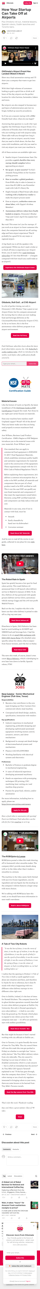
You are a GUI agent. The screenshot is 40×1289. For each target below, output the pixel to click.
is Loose (21, 856)
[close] (34, 1225)
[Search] (36, 1176)
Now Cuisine (8, 694)
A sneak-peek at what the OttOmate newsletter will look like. (15, 1212)
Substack (9, 1284)
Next (33, 1134)
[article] (20, 1190)
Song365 (13, 1215)
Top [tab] (4, 1176)
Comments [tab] (7, 1149)
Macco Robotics (13, 658)
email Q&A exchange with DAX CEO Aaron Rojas (18, 636)
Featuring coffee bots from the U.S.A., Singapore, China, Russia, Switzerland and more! (13, 1191)
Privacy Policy (27, 1275)
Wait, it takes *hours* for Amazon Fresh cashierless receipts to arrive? (14, 1205)
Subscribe (27, 3)
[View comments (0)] (11, 38)
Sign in (35, 3)
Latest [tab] (10, 1176)
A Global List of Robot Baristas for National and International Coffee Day (13, 1184)
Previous (8, 1134)
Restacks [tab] (16, 1149)
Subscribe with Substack (21, 1266)
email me (18, 822)
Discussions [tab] (18, 1176)
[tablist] (11, 1149)
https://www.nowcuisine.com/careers (16, 804)
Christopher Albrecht (14, 31)
